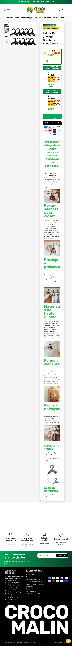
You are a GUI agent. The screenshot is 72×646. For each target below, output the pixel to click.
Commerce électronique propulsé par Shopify (25, 642)
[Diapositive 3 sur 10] (6, 36)
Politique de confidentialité (33, 579)
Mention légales (30, 586)
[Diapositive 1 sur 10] (6, 24)
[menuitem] (63, 18)
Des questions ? (30, 577)
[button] (52, 56)
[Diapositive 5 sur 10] (6, 47)
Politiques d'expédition (32, 589)
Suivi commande (31, 591)
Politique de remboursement (34, 581)
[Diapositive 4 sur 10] (6, 42)
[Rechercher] (59, 10)
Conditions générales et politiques (60, 642)
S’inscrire (62, 555)
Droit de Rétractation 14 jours (34, 593)
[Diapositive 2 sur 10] (6, 30)
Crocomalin (10, 642)
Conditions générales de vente (35, 584)
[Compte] (63, 10)
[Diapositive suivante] (66, 2)
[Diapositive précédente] (4, 2)
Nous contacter (30, 574)
